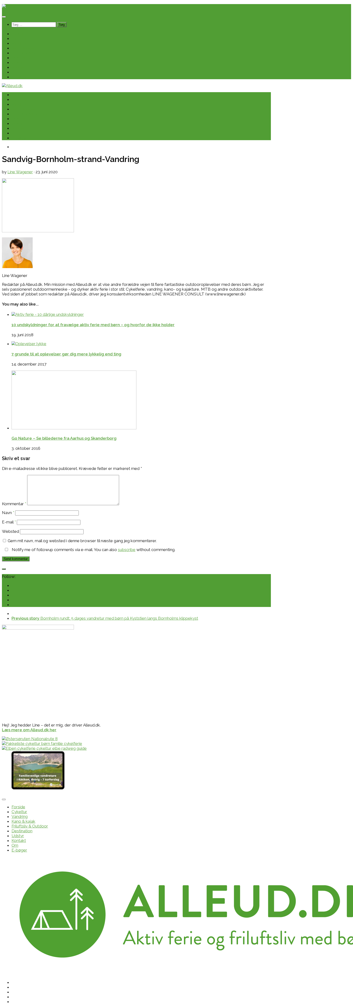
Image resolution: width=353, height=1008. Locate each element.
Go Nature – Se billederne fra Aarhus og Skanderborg (64, 438)
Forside (18, 33)
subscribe (126, 549)
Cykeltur (19, 38)
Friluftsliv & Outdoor (30, 52)
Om (15, 72)
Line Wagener (20, 171)
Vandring (20, 43)
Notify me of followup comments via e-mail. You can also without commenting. (93, 549)
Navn (8, 512)
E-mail (9, 522)
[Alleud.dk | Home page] (12, 6)
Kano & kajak (23, 48)
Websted (10, 531)
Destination (22, 57)
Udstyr (18, 62)
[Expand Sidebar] (4, 569)
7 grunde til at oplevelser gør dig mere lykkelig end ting (66, 354)
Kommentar (14, 503)
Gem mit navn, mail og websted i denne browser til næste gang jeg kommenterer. (82, 540)
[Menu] (4, 17)
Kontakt (19, 67)
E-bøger (19, 76)
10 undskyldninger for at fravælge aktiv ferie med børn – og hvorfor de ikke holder (93, 324)
